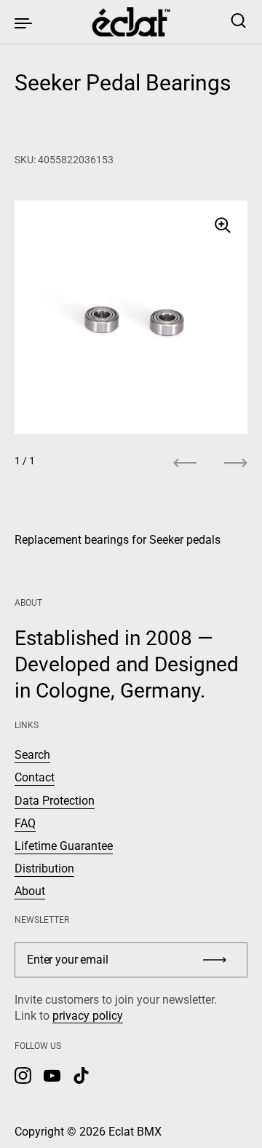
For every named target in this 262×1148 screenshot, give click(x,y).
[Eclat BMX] (131, 21)
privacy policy (87, 1016)
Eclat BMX (135, 1132)
